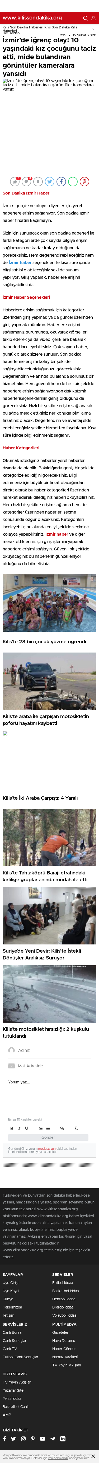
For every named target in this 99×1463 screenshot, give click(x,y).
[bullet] (48, 1128)
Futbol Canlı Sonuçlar (20, 1357)
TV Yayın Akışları (66, 1365)
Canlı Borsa (12, 1333)
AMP (7, 1415)
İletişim (8, 1315)
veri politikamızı (58, 1458)
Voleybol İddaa (64, 1315)
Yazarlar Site (13, 1390)
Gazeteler (60, 1333)
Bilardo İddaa (62, 1307)
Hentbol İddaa (63, 1299)
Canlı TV (10, 1349)
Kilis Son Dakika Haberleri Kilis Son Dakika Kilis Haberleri (40, 29)
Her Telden (11, 33)
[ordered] (40, 1128)
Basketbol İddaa (65, 1291)
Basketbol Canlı (16, 1407)
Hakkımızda (12, 1307)
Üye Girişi (10, 1283)
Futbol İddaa (62, 1283)
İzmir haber (20, 263)
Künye (8, 1299)
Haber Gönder (64, 1349)
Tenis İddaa (12, 1399)
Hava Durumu (63, 1341)
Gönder (48, 1137)
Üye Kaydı (11, 1291)
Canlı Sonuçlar (14, 1341)
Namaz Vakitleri (65, 1357)
